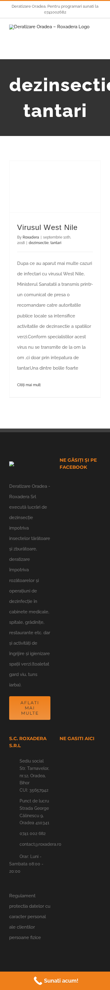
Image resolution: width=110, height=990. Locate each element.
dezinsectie (39, 243)
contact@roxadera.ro (35, 844)
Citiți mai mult (29, 385)
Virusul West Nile (47, 227)
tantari (55, 243)
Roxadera (31, 237)
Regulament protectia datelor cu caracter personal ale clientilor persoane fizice (29, 916)
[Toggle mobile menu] (98, 35)
